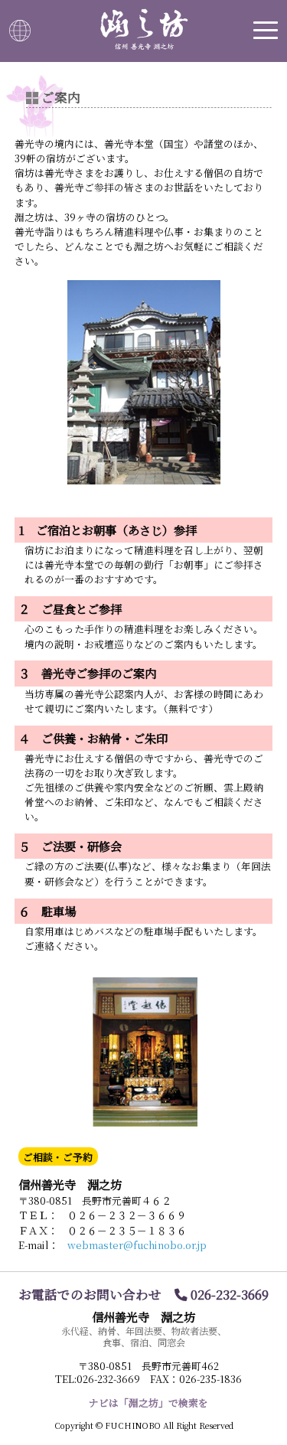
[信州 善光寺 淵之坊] (143, 29)
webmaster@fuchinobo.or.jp (137, 1245)
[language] (20, 30)
